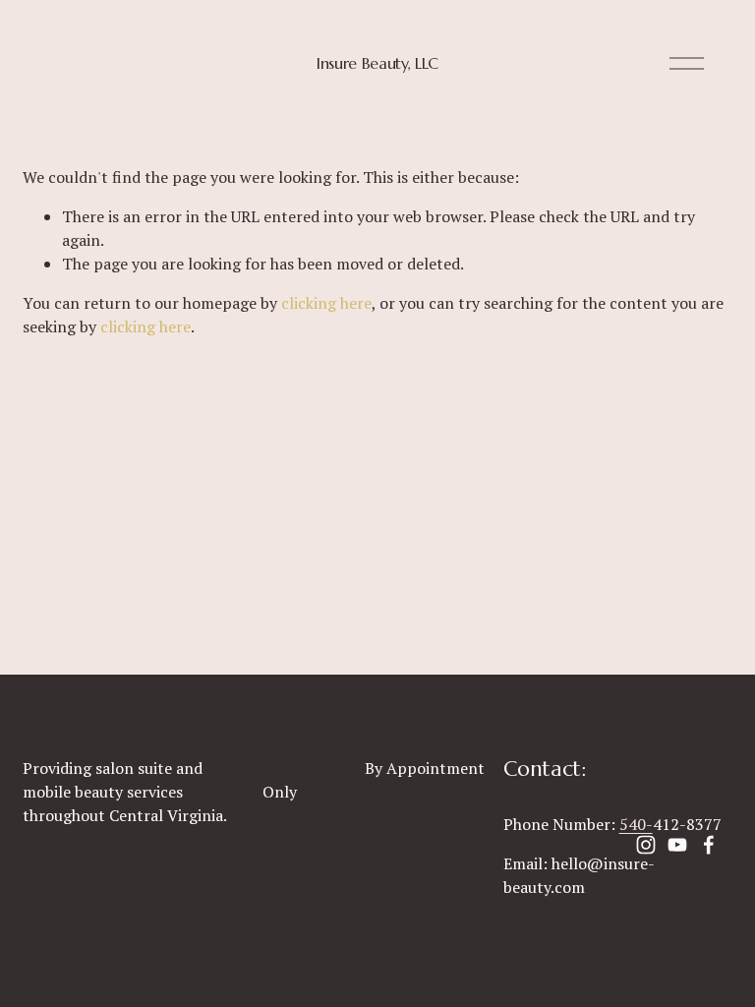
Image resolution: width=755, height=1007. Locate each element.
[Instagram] (646, 845)
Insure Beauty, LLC (377, 63)
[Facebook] (709, 845)
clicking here (326, 303)
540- (636, 824)
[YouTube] (677, 845)
